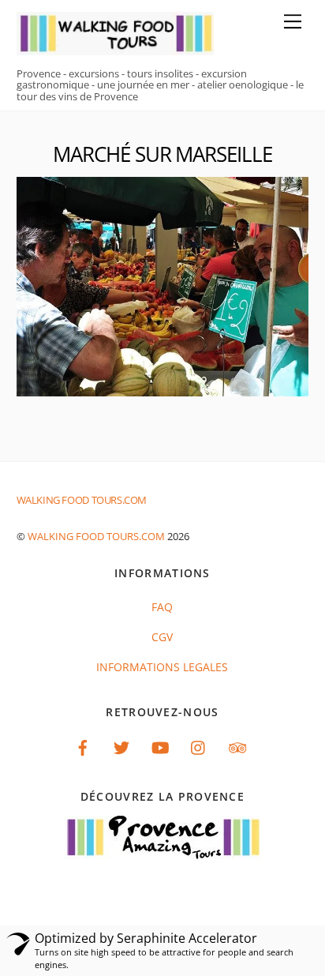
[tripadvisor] (237, 745)
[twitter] (121, 745)
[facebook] (83, 745)
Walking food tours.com (96, 536)
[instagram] (199, 745)
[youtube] (160, 745)
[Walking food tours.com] (115, 48)
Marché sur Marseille (163, 154)
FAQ (162, 606)
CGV (162, 636)
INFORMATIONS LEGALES (162, 666)
